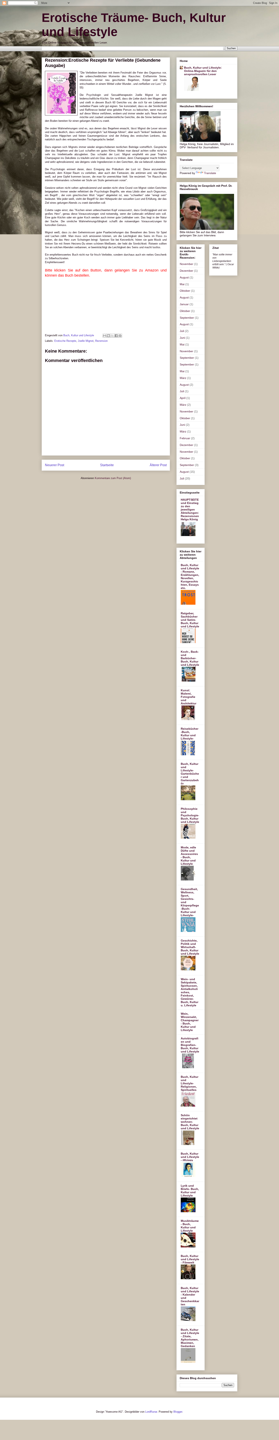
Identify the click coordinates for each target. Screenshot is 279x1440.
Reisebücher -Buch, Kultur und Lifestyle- (189, 733)
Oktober (185, 290)
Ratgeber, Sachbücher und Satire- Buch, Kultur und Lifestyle (190, 620)
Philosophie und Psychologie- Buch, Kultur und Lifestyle (190, 815)
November (186, 264)
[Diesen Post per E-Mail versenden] (105, 336)
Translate (210, 173)
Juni (182, 337)
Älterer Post (158, 465)
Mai (182, 284)
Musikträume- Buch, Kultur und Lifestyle (190, 1225)
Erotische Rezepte (65, 340)
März (183, 378)
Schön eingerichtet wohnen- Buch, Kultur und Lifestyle (190, 1122)
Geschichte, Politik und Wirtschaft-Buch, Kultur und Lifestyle (190, 947)
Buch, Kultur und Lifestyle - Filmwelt (190, 1259)
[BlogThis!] (108, 336)
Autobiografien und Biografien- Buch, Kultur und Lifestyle (190, 1045)
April (182, 398)
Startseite (107, 465)
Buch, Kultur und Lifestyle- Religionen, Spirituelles (189, 1083)
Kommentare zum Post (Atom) (113, 478)
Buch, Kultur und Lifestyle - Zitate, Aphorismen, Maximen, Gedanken (190, 1338)
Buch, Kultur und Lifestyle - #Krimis (190, 1157)
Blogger (177, 1411)
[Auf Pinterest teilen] (120, 336)
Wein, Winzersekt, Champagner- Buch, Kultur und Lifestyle (190, 1022)
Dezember (186, 270)
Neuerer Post (54, 465)
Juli (182, 331)
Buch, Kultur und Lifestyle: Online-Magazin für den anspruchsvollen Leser (203, 71)
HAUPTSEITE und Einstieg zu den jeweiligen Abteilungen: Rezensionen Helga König (190, 509)
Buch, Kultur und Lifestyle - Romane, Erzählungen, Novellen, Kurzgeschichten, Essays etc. (190, 576)
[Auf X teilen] (112, 336)
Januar (184, 304)
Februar (185, 438)
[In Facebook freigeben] (116, 336)
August (184, 277)
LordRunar (151, 1411)
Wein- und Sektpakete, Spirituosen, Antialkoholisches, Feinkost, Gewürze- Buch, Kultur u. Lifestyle (189, 992)
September (187, 317)
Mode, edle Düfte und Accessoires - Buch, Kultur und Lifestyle (189, 855)
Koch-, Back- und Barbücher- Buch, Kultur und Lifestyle (190, 658)
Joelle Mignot (86, 340)
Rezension (101, 340)
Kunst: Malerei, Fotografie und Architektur (188, 697)
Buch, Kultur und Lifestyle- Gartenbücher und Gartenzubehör (190, 773)
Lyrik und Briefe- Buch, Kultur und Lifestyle (190, 1190)
